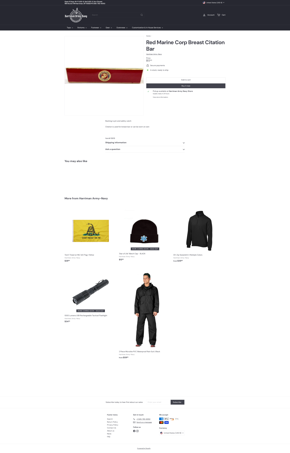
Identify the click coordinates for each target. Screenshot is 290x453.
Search (110, 419)
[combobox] (117, 14)
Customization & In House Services (146, 27)
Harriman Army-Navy (93, 198)
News (109, 434)
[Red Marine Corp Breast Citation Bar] (77, 178)
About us (110, 431)
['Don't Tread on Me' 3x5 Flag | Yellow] (91, 234)
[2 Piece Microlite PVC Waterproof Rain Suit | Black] (145, 313)
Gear (108, 27)
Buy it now (186, 86)
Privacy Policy (112, 425)
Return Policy (112, 422)
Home (148, 36)
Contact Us (111, 428)
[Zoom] (104, 75)
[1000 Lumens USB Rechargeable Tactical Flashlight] (91, 295)
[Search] (141, 14)
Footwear (95, 27)
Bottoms (81, 27)
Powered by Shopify (144, 448)
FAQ (108, 437)
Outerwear (121, 27)
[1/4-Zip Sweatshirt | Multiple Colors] (199, 234)
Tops (69, 27)
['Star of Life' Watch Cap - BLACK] (145, 234)
